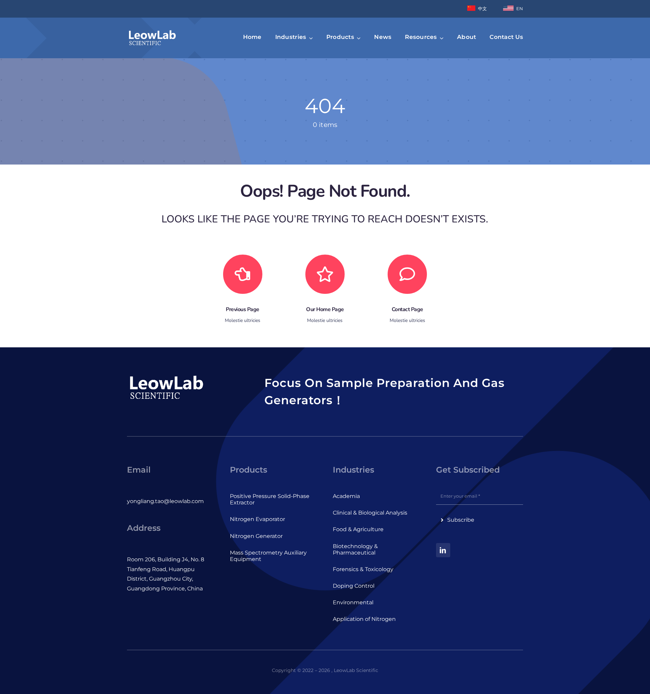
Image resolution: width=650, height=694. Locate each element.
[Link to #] (407, 274)
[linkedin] (443, 550)
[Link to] (242, 274)
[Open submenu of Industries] (309, 38)
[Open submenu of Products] (357, 38)
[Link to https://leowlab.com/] (325, 274)
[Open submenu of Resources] (440, 38)
